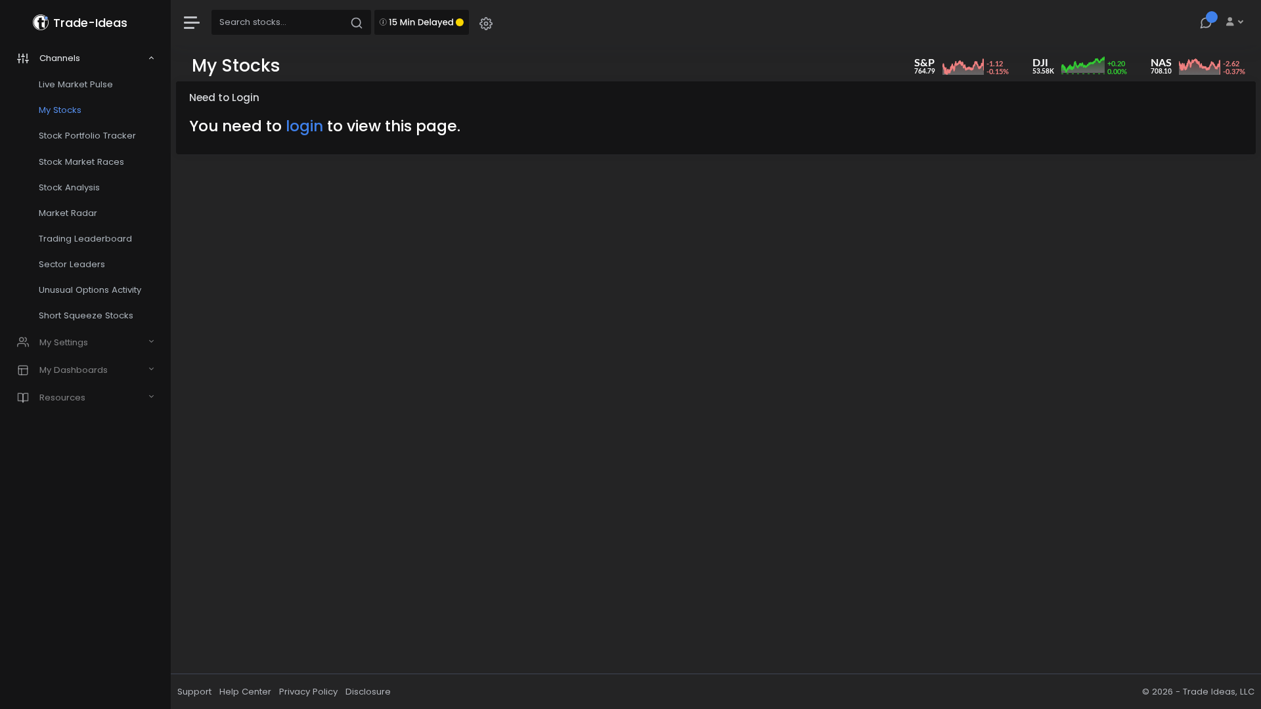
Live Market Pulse (76, 84)
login (304, 126)
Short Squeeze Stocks (86, 315)
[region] (85, 354)
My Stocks (60, 110)
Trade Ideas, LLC (1218, 691)
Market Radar (68, 213)
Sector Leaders (72, 264)
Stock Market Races (81, 162)
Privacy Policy (308, 691)
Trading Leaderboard (85, 238)
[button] (486, 23)
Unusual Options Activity (90, 290)
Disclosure (368, 691)
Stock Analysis (69, 187)
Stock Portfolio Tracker (87, 135)
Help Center (245, 691)
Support (194, 691)
